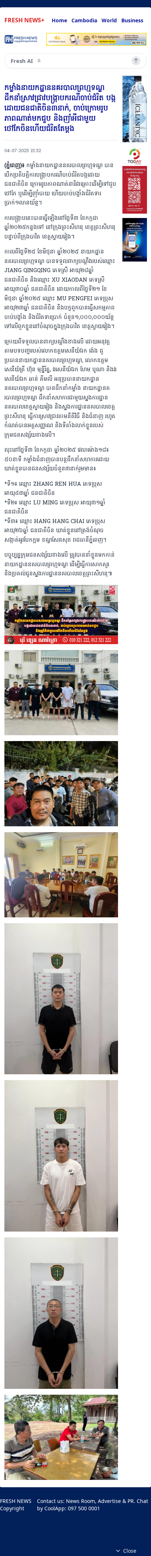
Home (59, 20)
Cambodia (84, 20)
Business (132, 20)
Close (129, 1550)
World (109, 20)
